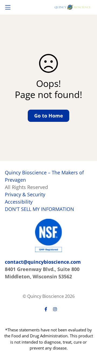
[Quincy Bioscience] (72, 7)
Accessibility (19, 201)
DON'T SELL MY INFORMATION (39, 209)
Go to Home (48, 115)
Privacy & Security (25, 194)
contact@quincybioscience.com (43, 262)
